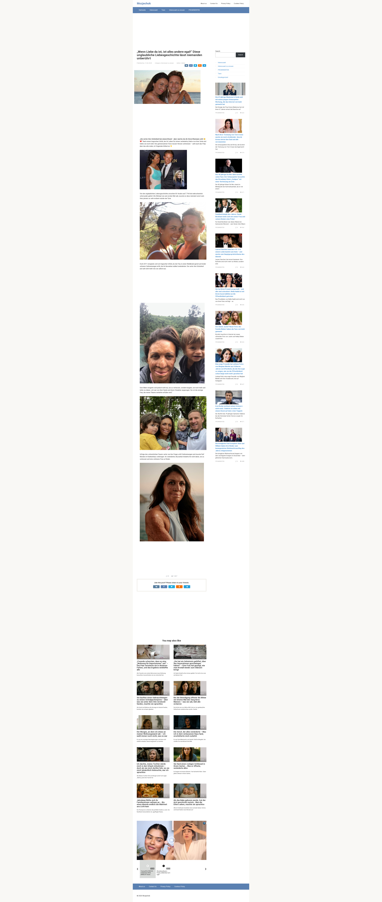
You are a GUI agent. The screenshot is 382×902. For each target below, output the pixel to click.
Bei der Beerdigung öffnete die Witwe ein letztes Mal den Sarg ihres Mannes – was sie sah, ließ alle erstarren (190, 700)
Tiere (163, 10)
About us (204, 3)
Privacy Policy (225, 3)
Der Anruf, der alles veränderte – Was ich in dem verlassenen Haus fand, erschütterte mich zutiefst (190, 734)
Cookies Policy (239, 3)
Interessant (154, 10)
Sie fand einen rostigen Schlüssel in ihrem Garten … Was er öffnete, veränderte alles (189, 766)
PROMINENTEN (194, 10)
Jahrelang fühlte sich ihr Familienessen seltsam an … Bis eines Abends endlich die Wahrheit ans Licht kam (152, 803)
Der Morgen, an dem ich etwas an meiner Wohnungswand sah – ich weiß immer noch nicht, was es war (152, 734)
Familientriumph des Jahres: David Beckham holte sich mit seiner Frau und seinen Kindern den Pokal (230, 216)
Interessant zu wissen (177, 10)
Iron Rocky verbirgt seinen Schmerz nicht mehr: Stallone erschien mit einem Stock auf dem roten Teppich (229, 408)
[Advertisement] (191, 30)
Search (217, 51)
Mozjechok (144, 3)
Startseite (142, 10)
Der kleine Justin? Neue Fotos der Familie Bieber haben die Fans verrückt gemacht (230, 329)
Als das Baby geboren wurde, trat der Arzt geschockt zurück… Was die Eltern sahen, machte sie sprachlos (190, 802)
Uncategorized (223, 77)
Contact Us (214, 3)
